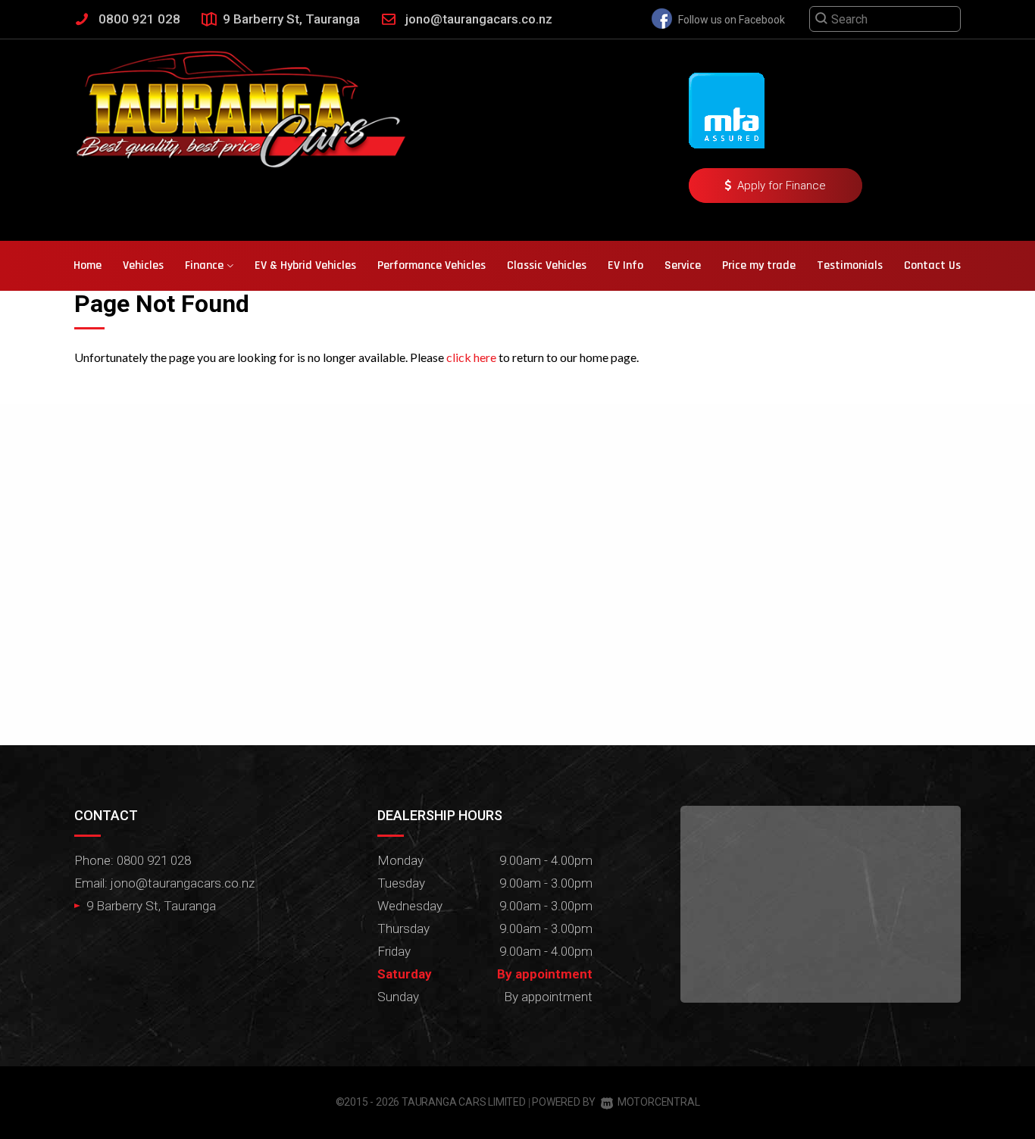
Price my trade (759, 265)
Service (682, 265)
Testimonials (850, 265)
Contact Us (932, 265)
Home (87, 265)
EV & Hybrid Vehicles (305, 265)
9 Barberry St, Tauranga (291, 19)
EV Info (625, 265)
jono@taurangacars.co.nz (478, 19)
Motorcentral (658, 1102)
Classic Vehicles (546, 265)
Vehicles (143, 265)
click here (471, 357)
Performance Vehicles (431, 265)
